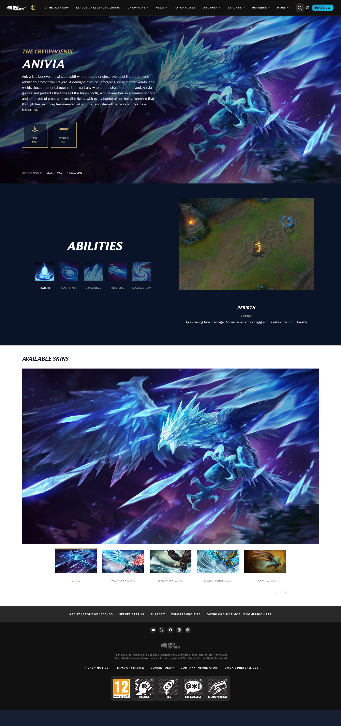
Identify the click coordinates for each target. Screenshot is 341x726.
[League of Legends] (34, 8)
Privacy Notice (95, 667)
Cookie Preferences (242, 667)
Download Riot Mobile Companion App (239, 614)
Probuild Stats (74, 173)
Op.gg (49, 173)
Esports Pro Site (185, 614)
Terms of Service (129, 667)
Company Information (199, 667)
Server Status (131, 614)
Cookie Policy (162, 667)
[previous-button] (276, 593)
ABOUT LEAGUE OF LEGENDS (91, 614)
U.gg (59, 173)
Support (157, 614)
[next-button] (284, 593)
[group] (93, 275)
